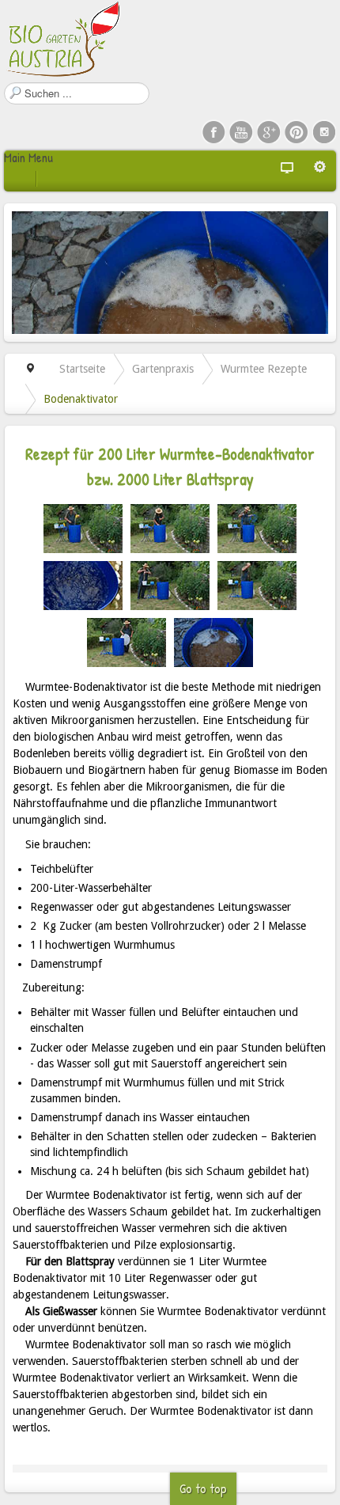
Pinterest (296, 131)
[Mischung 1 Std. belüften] (83, 584)
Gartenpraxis (163, 368)
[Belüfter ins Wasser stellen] (256, 527)
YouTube (241, 131)
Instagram (324, 131)
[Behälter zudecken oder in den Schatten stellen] (126, 641)
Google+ (269, 131)
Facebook (213, 131)
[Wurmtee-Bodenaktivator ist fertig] (213, 641)
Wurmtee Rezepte (264, 368)
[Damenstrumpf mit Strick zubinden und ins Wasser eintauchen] (256, 584)
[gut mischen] (170, 527)
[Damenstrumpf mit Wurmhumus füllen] (170, 584)
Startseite (82, 368)
